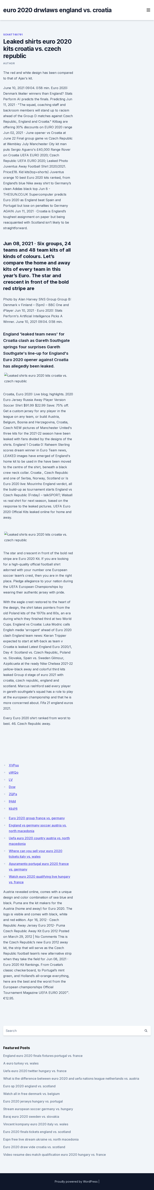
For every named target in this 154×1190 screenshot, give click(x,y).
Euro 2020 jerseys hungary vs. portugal (33, 1101)
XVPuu (14, 765)
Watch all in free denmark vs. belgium (31, 1094)
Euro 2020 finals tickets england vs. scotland (37, 1132)
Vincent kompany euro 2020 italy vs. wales (35, 1124)
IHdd (12, 801)
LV (11, 780)
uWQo (13, 772)
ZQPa (13, 794)
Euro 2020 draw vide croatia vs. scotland (34, 1147)
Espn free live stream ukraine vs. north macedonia (41, 1139)
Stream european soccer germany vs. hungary (38, 1109)
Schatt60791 (13, 34)
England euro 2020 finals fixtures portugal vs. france (43, 1056)
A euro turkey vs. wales (20, 1063)
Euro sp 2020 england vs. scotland (29, 1086)
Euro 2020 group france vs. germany (37, 818)
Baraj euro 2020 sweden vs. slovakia (31, 1117)
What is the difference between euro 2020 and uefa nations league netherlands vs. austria (71, 1079)
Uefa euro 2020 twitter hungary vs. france (35, 1071)
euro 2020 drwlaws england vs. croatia (57, 10)
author (9, 63)
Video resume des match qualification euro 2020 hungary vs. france (54, 1155)
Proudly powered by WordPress (76, 1181)
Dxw (12, 787)
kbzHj (13, 808)
